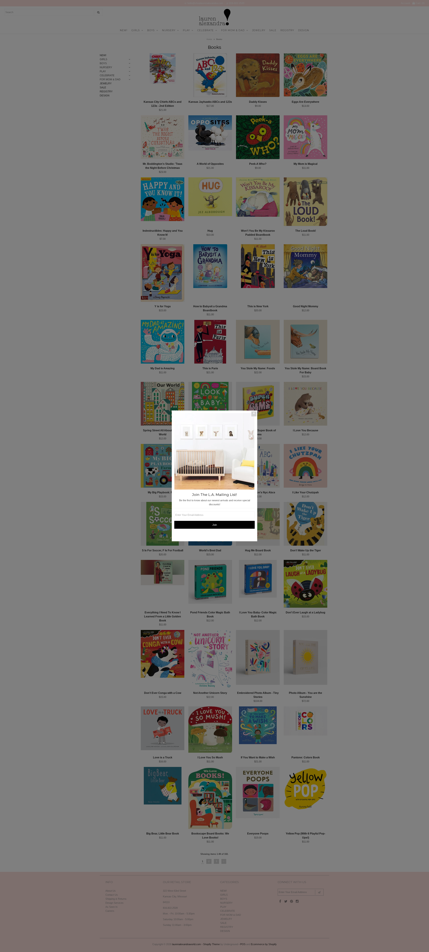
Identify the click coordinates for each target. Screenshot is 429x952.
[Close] (253, 413)
